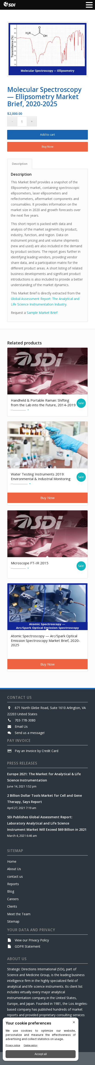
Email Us (21, 726)
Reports (13, 884)
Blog (10, 891)
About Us (14, 869)
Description (19, 164)
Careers (13, 899)
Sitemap (13, 921)
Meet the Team (18, 914)
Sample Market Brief (42, 312)
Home (11, 861)
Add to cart (47, 135)
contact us (15, 876)
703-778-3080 (25, 720)
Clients (12, 906)
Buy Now (47, 147)
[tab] (19, 164)
